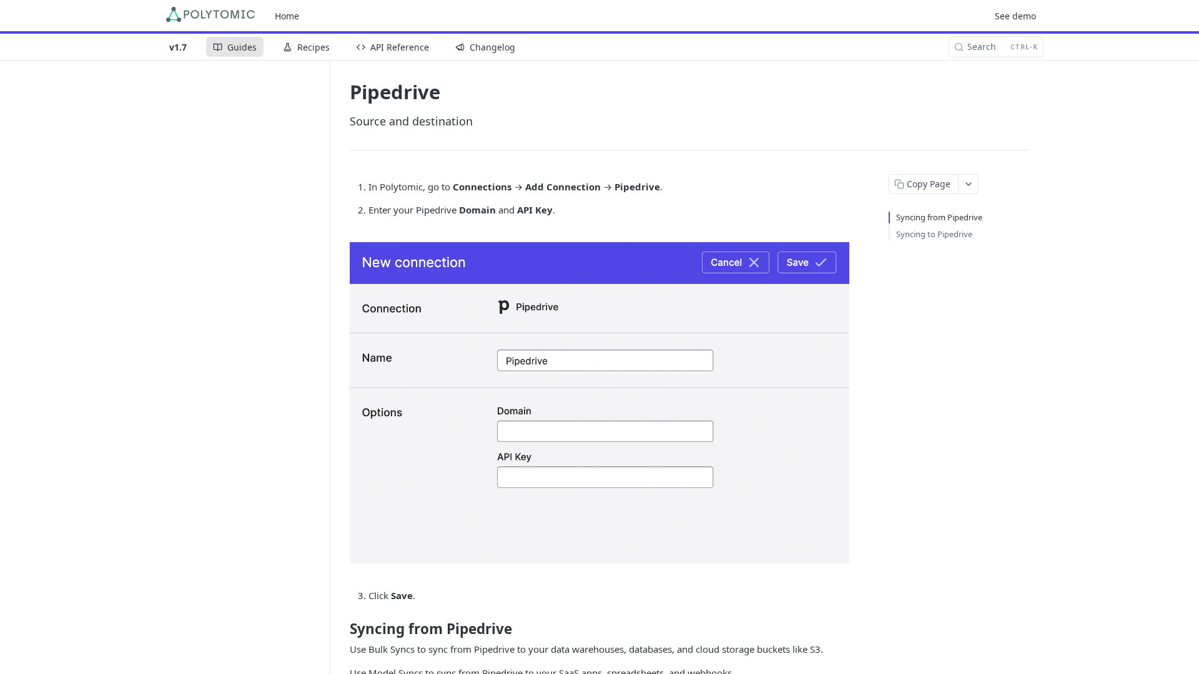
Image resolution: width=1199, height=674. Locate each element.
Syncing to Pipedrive (934, 234)
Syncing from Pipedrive (939, 217)
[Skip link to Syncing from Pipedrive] (341, 629)
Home (287, 16)
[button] (599, 403)
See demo (1015, 16)
